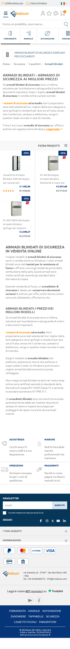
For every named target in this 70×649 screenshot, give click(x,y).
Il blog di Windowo (38, 3)
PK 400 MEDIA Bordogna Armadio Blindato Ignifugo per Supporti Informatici (16, 226)
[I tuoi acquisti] (66, 531)
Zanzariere (18, 616)
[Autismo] (39, 600)
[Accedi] (43, 14)
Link (41, 513)
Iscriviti (60, 505)
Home (6, 64)
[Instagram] (47, 520)
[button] (43, 13)
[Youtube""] (58, 520)
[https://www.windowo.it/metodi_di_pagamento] (35, 556)
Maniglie (34, 610)
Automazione (51, 610)
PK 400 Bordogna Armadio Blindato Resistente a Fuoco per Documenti (52, 181)
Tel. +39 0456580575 (34, 579)
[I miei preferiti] (49, 14)
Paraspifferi (47, 622)
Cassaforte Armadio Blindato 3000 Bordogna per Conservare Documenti (16, 181)
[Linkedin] (64, 520)
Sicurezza (19, 64)
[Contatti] (56, 14)
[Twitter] (52, 521)
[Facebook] (41, 520)
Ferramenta (17, 610)
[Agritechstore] (30, 600)
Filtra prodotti (49, 145)
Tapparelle (35, 616)
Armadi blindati (54, 64)
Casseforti (35, 64)
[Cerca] (66, 24)
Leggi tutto (53, 129)
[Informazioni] (66, 541)
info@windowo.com (14, 3)
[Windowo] (16, 13)
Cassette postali (25, 622)
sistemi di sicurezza (16, 103)
